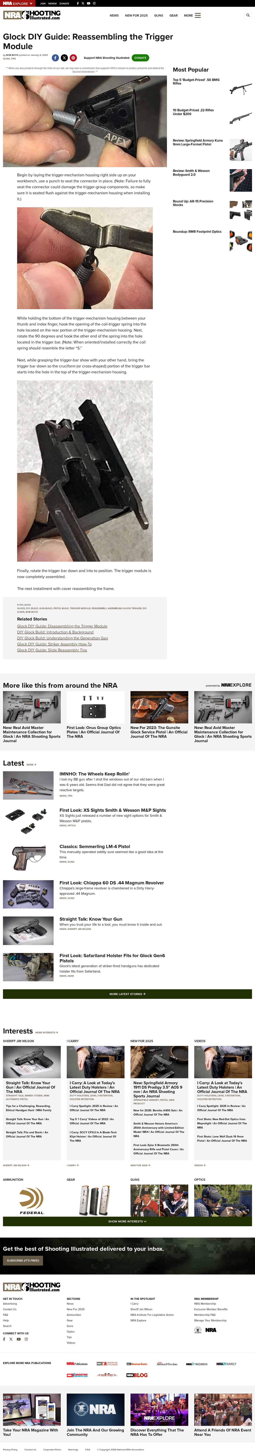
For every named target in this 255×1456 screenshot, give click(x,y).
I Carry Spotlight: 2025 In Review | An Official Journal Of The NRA (94, 1108)
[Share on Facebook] (55, 55)
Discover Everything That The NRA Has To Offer (157, 1432)
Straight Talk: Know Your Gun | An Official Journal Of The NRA (30, 1087)
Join (43, 3)
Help (6, 1320)
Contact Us (10, 1309)
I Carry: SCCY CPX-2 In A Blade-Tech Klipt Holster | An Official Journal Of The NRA (93, 1136)
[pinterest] (73, 55)
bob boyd (32, 612)
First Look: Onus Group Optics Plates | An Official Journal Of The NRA (94, 732)
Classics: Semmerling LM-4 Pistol (95, 846)
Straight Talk (15, 1095)
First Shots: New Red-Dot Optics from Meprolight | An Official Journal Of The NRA (222, 1123)
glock (21, 608)
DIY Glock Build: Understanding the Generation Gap (62, 638)
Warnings (73, 1449)
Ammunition (13, 1179)
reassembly (99, 608)
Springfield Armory (146, 1100)
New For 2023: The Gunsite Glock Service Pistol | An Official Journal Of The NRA (158, 732)
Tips (13, 58)
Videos (200, 1041)
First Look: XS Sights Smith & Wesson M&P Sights (113, 810)
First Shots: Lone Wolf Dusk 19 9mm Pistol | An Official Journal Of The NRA (222, 1138)
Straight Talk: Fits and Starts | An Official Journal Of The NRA (27, 1134)
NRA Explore (138, 1320)
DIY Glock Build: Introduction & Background (55, 632)
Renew (52, 3)
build (34, 608)
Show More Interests (149, 1221)
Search (7, 1326)
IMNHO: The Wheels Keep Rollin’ (95, 773)
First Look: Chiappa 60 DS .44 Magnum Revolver (112, 882)
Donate (64, 3)
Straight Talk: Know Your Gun (91, 919)
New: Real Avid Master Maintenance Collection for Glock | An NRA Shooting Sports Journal (32, 734)
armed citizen (33, 1095)
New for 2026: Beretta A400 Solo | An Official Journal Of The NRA (157, 1112)
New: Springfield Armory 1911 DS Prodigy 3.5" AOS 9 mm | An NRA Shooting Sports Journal (157, 1089)
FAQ (5, 1315)
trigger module (80, 608)
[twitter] (64, 55)
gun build (45, 608)
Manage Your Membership (210, 1320)
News (114, 15)
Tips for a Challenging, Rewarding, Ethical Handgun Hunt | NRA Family (28, 1108)
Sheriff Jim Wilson (79, 929)
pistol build (61, 608)
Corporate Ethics (52, 1449)
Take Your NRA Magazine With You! (30, 1432)
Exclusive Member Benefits (211, 1309)
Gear (174, 15)
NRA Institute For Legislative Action (152, 1315)
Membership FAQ (205, 1315)
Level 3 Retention (101, 1095)
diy (28, 608)
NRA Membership (205, 1304)
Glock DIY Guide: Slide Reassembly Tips (52, 650)
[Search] (248, 15)
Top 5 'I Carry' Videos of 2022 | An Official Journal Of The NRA (92, 1121)
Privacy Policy (10, 1449)
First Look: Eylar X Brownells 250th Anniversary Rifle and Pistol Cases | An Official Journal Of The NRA (158, 1149)
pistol (164, 1100)
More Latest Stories (144, 994)
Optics (72, 825)
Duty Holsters (79, 1095)
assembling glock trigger (125, 608)
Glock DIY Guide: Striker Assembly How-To (54, 644)
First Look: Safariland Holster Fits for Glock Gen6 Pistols (112, 958)
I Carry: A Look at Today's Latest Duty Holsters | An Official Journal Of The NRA (95, 1087)
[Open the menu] (198, 15)
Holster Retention (82, 1099)
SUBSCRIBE (23, 1260)
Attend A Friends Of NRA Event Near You (222, 1432)
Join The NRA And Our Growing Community (95, 1432)
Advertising (10, 1304)
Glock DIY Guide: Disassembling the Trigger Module (62, 626)
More (30, 764)
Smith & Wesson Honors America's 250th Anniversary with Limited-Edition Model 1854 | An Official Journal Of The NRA (158, 1130)
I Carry (73, 1041)
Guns (158, 15)
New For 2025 (136, 15)
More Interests (45, 1032)
